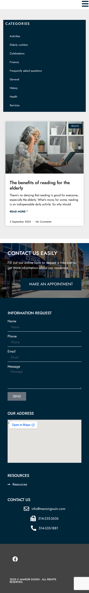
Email (12, 351)
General (14, 79)
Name (12, 321)
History (14, 88)
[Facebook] (15, 558)
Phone (12, 336)
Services (14, 105)
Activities (15, 36)
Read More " (19, 211)
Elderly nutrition (19, 45)
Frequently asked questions (26, 71)
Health (13, 97)
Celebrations (17, 53)
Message (14, 366)
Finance (14, 62)
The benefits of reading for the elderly (40, 185)
